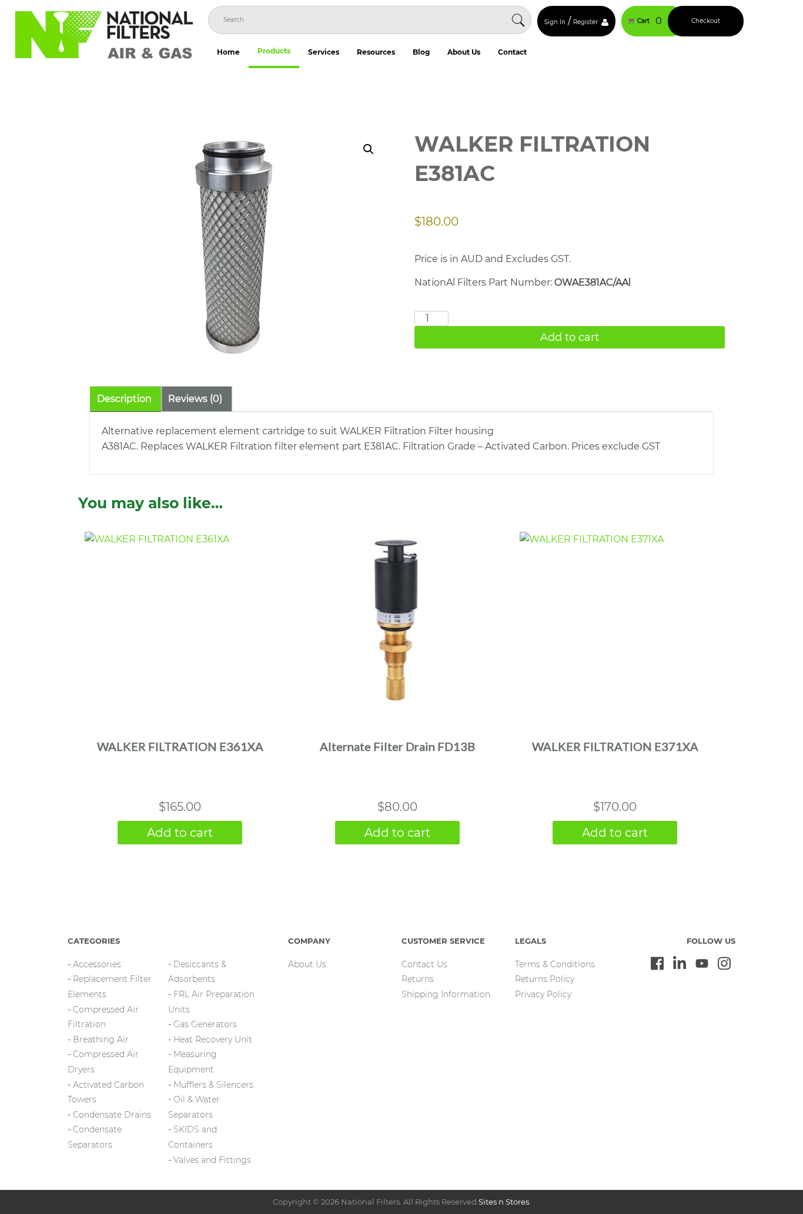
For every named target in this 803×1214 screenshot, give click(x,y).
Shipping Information (446, 994)
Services (323, 52)
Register (585, 22)
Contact (512, 52)
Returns (418, 979)
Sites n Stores (504, 1201)
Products (273, 50)
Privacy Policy (543, 994)
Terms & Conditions (555, 964)
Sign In (555, 22)
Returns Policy (544, 979)
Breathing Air (101, 1039)
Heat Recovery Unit (212, 1039)
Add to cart (569, 337)
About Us (463, 52)
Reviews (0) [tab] (195, 398)
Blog (421, 52)
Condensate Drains (112, 1114)
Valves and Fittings (212, 1160)
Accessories (97, 964)
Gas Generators (205, 1024)
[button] (368, 149)
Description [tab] (124, 398)
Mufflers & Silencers (213, 1084)
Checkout (705, 21)
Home (228, 52)
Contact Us (424, 964)
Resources (376, 52)
